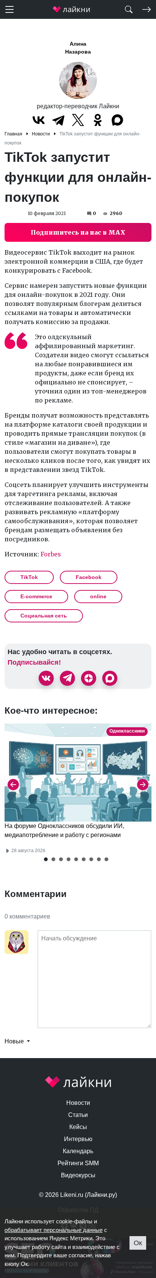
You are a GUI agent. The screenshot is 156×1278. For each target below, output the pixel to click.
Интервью (78, 1139)
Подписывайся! (34, 662)
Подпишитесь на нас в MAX (78, 232)
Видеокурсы (78, 1175)
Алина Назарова (78, 48)
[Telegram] (58, 120)
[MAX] (117, 120)
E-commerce (36, 596)
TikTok (29, 577)
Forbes (51, 554)
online (98, 596)
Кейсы (78, 1127)
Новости (78, 1103)
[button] (46, 859)
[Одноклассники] (98, 120)
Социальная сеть (43, 616)
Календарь (78, 1151)
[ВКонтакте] (39, 120)
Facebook (88, 577)
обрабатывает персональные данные (54, 1230)
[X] (78, 120)
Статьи (78, 1115)
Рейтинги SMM (78, 1163)
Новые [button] (15, 1041)
